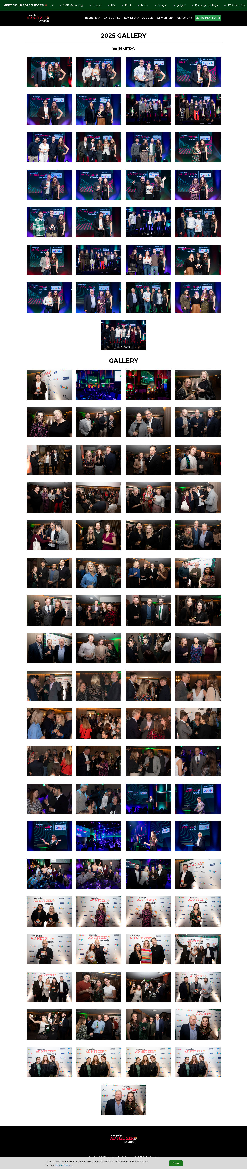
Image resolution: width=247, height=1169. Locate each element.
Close (175, 1163)
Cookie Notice (63, 1165)
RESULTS (91, 17)
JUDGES (147, 17)
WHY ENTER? (165, 17)
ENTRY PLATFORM (208, 17)
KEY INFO (130, 17)
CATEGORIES (112, 17)
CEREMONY (184, 17)
